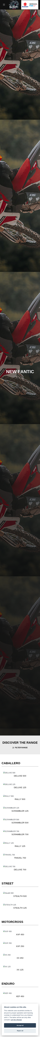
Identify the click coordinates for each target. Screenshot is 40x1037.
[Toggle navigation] (4, 4)
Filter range (21, 748)
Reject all (20, 1031)
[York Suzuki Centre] (13, 4)
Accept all (20, 1025)
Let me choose (16, 1020)
